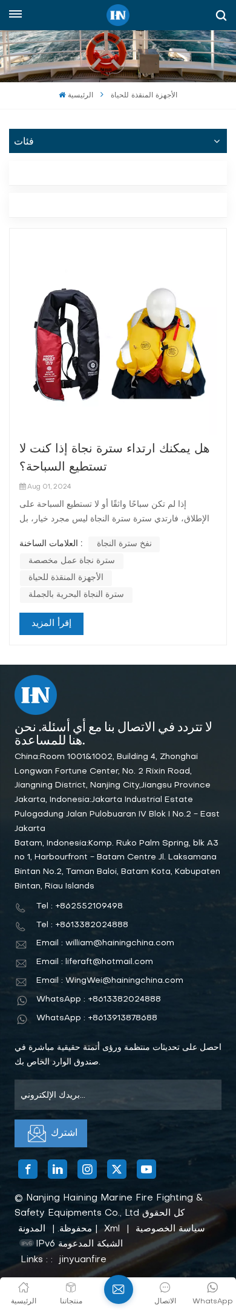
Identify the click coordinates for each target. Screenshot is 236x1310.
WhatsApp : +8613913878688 (96, 1018)
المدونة (31, 1229)
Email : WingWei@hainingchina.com (109, 981)
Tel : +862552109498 (79, 906)
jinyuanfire (83, 1260)
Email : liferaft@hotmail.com (94, 962)
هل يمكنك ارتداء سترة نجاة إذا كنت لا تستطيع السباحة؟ (114, 458)
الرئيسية (80, 95)
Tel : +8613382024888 (82, 925)
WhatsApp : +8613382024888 (98, 999)
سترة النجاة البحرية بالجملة (76, 595)
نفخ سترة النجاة (124, 544)
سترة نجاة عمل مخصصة (71, 561)
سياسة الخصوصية (170, 1229)
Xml (112, 1229)
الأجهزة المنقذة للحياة (65, 578)
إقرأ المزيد (51, 623)
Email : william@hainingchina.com (105, 943)
